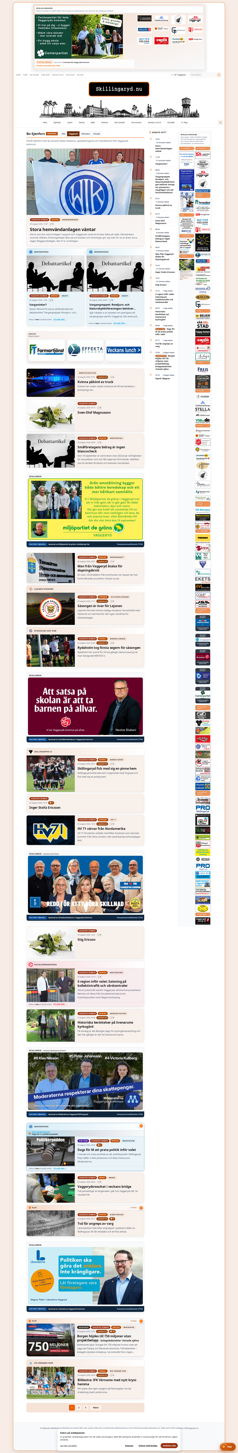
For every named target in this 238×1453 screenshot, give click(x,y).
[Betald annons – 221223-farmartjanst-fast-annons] (47, 350)
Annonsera (70, 75)
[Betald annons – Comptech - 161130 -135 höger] (202, 595)
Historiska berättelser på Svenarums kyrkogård (162, 315)
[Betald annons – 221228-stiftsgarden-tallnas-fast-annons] (178, 19)
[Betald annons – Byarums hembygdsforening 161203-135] (202, 800)
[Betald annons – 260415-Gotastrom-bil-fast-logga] (144, 18)
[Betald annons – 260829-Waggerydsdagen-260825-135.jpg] (186, 202)
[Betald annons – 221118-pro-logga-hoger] (202, 867)
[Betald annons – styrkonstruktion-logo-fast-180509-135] (202, 573)
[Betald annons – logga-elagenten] (161, 40)
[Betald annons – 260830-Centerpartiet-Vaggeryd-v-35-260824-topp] (85, 36)
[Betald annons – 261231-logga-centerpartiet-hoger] (202, 694)
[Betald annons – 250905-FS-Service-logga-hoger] (195, 29)
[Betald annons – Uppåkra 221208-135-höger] (202, 580)
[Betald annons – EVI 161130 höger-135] (202, 587)
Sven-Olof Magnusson (160, 222)
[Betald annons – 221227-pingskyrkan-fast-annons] (202, 466)
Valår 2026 (45, 75)
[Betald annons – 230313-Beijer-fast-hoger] (202, 317)
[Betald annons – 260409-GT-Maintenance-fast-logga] (178, 30)
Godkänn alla (169, 1445)
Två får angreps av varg (164, 345)
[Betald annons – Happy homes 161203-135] (202, 332)
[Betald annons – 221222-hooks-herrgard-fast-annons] (202, 164)
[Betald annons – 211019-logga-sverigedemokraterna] (202, 640)
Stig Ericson (161, 284)
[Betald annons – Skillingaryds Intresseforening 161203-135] (202, 844)
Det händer (34, 75)
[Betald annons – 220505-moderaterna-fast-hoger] (202, 675)
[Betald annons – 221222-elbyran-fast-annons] (144, 30)
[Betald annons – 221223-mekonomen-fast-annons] (202, 517)
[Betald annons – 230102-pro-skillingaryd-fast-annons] (202, 809)
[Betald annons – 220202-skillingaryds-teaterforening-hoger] (202, 820)
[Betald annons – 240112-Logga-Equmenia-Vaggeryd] (202, 431)
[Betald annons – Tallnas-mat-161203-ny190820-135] (202, 184)
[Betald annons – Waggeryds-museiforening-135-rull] (202, 900)
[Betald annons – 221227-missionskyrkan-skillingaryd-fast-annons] (202, 498)
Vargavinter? (161, 163)
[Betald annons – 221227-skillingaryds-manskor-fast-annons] (202, 859)
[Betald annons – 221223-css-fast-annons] (202, 209)
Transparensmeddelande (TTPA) (48, 66)
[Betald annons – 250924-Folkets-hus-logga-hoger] (202, 382)
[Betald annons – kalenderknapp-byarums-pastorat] (178, 40)
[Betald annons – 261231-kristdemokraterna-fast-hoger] (202, 622)
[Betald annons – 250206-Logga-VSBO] (202, 420)
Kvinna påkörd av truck (163, 206)
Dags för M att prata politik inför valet (165, 332)
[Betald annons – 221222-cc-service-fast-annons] (202, 510)
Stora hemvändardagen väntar (163, 149)
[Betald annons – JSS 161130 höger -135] (202, 604)
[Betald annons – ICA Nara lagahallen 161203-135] (202, 155)
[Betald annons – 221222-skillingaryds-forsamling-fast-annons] (161, 28)
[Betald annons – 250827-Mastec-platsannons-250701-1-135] (186, 226)
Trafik (25, 75)
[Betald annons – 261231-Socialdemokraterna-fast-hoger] (202, 656)
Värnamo (85, 133)
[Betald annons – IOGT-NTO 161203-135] (202, 875)
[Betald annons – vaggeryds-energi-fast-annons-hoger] (202, 921)
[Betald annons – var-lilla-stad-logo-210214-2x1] (202, 324)
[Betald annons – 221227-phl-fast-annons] (195, 39)
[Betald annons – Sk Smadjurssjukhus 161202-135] (202, 281)
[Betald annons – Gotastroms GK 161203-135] (202, 786)
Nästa (95, 1407)
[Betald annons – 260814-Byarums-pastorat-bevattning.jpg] (186, 269)
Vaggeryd (73, 133)
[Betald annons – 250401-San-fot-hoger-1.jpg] (202, 269)
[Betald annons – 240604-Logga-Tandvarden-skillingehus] (202, 275)
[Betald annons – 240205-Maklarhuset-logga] (202, 415)
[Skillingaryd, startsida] (119, 89)
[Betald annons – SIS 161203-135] (202, 723)
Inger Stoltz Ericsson (165, 272)
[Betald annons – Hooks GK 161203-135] (202, 730)
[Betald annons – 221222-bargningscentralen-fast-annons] (202, 525)
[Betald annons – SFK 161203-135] (202, 779)
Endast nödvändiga (148, 1445)
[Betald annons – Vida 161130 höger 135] (202, 548)
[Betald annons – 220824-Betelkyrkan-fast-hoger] (202, 492)
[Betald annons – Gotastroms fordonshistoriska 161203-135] (202, 908)
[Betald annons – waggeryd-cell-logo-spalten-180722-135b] (202, 556)
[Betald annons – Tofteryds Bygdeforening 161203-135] (202, 891)
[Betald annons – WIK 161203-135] (202, 746)
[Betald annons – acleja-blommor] (202, 357)
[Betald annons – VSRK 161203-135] (202, 763)
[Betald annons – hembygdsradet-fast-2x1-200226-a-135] (202, 883)
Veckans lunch (57, 75)
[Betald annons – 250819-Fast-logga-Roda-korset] (202, 349)
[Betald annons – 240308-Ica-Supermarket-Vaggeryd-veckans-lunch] (202, 174)
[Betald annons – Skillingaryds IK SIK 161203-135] (202, 739)
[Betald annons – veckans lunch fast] (124, 350)
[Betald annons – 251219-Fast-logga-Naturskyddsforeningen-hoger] (202, 837)
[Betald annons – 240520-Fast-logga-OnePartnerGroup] (161, 18)
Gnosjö (96, 133)
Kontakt (80, 75)
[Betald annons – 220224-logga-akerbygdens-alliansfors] (202, 450)
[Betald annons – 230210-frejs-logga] (202, 370)
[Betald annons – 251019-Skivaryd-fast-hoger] (202, 830)
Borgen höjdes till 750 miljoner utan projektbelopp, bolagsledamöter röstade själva (165, 362)
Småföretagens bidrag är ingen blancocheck (162, 239)
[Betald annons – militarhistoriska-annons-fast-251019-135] (202, 852)
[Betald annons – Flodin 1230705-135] (202, 396)
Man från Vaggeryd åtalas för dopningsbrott (164, 257)
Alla (63, 133)
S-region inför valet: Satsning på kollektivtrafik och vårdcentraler (164, 298)
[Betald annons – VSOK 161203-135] (202, 754)
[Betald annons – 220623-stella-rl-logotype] (202, 410)
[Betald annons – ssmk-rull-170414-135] (202, 771)
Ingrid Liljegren (162, 378)
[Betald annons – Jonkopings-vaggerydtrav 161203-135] (202, 715)
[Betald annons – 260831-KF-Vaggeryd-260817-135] (186, 246)
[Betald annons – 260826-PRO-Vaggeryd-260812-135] (186, 160)
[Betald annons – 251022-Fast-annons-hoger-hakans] (202, 297)
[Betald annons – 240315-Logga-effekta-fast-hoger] (85, 350)
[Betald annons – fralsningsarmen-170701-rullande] (202, 442)
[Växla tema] (220, 122)
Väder (18, 75)
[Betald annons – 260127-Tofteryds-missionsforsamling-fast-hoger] (202, 485)
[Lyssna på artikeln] (141, 1208)
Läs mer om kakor (68, 1445)
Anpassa (129, 1445)
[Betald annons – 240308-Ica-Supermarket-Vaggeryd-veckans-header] (195, 19)
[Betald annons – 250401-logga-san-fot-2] (202, 242)
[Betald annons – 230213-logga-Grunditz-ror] (202, 290)
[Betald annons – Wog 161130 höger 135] (202, 564)
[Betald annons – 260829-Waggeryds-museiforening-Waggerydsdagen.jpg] (186, 180)
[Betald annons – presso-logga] (202, 538)
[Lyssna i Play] (141, 1126)
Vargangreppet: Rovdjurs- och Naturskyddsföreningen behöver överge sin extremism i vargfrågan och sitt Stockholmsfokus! (165, 184)
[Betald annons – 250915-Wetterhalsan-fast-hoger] (144, 41)
